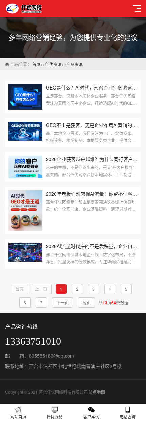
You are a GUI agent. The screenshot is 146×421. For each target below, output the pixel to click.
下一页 (62, 302)
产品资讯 (74, 64)
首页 (36, 64)
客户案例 (91, 416)
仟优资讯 (53, 64)
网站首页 (18, 416)
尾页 (87, 302)
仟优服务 (55, 416)
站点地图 (97, 392)
